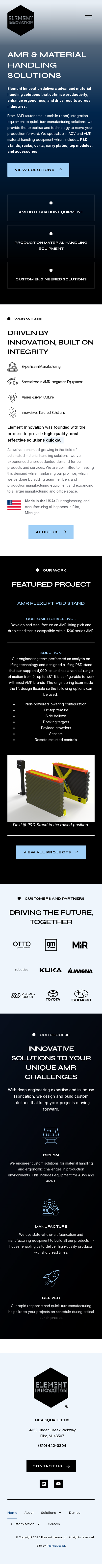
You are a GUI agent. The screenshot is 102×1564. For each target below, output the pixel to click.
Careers (54, 1524)
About (29, 1513)
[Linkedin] (44, 1484)
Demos (74, 1513)
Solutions (48, 1513)
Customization (22, 1524)
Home (12, 1513)
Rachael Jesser (56, 1545)
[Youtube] (58, 1484)
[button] (89, 16)
